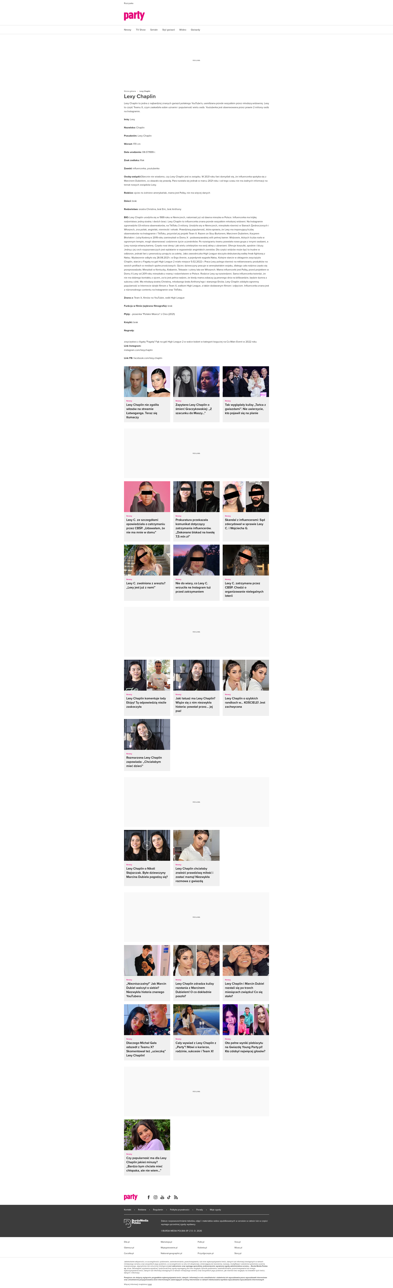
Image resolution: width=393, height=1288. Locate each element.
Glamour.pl (129, 1247)
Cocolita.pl (129, 1253)
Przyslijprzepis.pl (206, 1253)
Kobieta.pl (202, 1247)
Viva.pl (237, 1241)
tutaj (150, 1284)
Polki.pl (201, 1241)
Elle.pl (127, 1241)
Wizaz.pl (238, 1247)
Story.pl (237, 1253)
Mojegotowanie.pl (169, 1247)
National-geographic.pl (171, 1253)
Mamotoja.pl (166, 1241)
